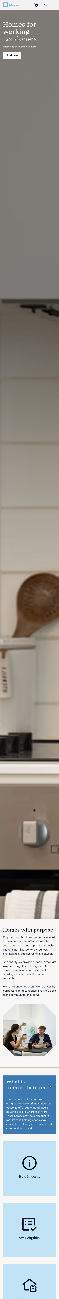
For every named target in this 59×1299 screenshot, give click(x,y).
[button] (53, 5)
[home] (12, 4)
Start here (12, 55)
